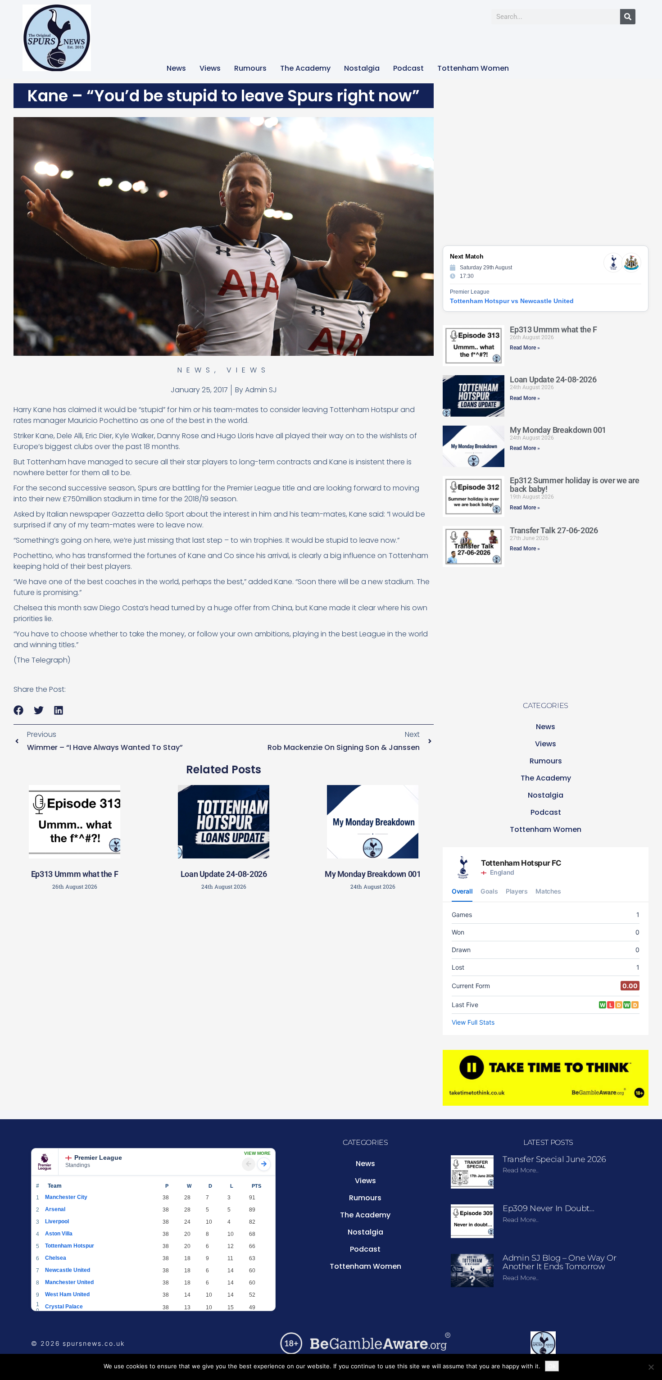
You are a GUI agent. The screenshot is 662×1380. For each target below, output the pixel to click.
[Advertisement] (223, 961)
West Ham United (67, 1294)
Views (210, 68)
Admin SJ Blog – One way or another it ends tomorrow (560, 1262)
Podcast (408, 68)
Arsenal (55, 1209)
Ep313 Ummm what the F (74, 874)
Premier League (98, 1157)
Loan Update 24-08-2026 (224, 874)
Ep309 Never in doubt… (548, 1208)
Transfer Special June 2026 (554, 1159)
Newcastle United (67, 1270)
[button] (19, 710)
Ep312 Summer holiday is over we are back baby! (574, 485)
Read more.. (521, 1170)
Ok (552, 1366)
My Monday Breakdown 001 (373, 874)
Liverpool (57, 1221)
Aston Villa (59, 1233)
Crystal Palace (64, 1306)
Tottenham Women (473, 68)
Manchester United (69, 1282)
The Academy (305, 68)
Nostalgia (362, 68)
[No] (650, 1366)
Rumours (250, 68)
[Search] (627, 16)
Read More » (525, 348)
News (176, 68)
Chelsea (55, 1258)
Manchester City (66, 1197)
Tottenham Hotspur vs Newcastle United (512, 300)
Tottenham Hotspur (69, 1246)
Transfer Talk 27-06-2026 (554, 530)
